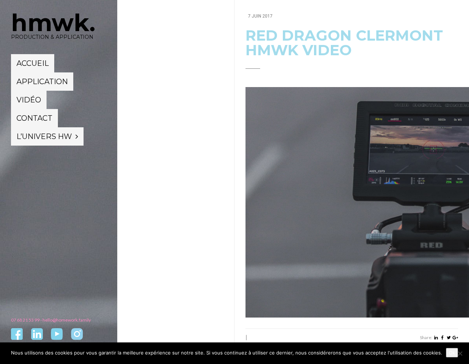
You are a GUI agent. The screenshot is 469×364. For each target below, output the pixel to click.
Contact (34, 118)
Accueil (32, 63)
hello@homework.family (67, 320)
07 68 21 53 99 (25, 320)
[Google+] (455, 337)
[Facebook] (442, 337)
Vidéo (28, 99)
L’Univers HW (44, 136)
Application (42, 81)
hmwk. (53, 22)
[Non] (460, 353)
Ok (452, 353)
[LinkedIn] (436, 337)
